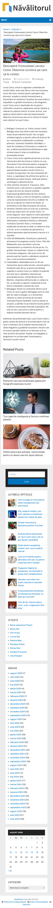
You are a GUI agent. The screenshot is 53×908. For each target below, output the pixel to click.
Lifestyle (39, 79)
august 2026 (16, 673)
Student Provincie (18, 652)
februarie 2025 (17, 742)
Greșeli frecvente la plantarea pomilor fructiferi (30, 524)
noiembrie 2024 (17, 754)
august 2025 (16, 719)
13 (26, 852)
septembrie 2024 (18, 761)
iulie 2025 (14, 723)
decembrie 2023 (17, 796)
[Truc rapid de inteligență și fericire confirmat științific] (26, 401)
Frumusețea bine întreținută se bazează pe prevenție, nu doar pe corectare (30, 594)
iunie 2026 (15, 681)
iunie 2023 (15, 819)
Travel (6, 82)
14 (32, 852)
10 (11, 852)
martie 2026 (16, 692)
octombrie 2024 (17, 757)
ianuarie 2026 (16, 700)
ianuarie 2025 (16, 746)
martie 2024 (16, 784)
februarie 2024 (17, 788)
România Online (17, 644)
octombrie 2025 (17, 711)
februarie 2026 (17, 696)
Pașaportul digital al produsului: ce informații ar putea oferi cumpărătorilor (30, 571)
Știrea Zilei (15, 648)
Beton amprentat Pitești (21, 625)
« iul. (10, 871)
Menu (4, 20)
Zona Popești (16, 656)
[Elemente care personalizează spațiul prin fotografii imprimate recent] (26, 365)
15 (37, 852)
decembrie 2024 (17, 750)
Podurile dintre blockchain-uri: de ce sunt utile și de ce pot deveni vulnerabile (30, 537)
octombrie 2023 (17, 803)
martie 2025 (16, 738)
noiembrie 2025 (17, 708)
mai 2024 (14, 777)
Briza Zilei (14, 629)
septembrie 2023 (18, 807)
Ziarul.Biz (26, 905)
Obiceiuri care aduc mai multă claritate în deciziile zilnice (30, 582)
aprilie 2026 (15, 688)
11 (16, 852)
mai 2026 (14, 685)
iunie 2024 (15, 773)
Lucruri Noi (15, 636)
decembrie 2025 (17, 704)
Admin (8, 79)
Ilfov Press (15, 633)
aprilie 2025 (15, 734)
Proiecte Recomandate (39, 902)
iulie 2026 (14, 677)
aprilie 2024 (15, 780)
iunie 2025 (15, 727)
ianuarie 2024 (16, 792)
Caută (26, 482)
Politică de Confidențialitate (15, 902)
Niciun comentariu (22, 82)
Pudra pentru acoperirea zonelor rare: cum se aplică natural (30, 548)
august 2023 (16, 811)
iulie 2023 (14, 815)
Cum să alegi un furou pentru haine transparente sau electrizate (31, 503)
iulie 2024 (14, 769)
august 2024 (16, 765)
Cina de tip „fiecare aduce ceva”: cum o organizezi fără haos (31, 605)
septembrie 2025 (18, 715)
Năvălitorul (18, 899)
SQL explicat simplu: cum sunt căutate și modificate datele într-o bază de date (30, 514)
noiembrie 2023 (17, 800)
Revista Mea (15, 640)
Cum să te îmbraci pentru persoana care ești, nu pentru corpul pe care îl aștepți (31, 560)
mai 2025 (14, 731)
